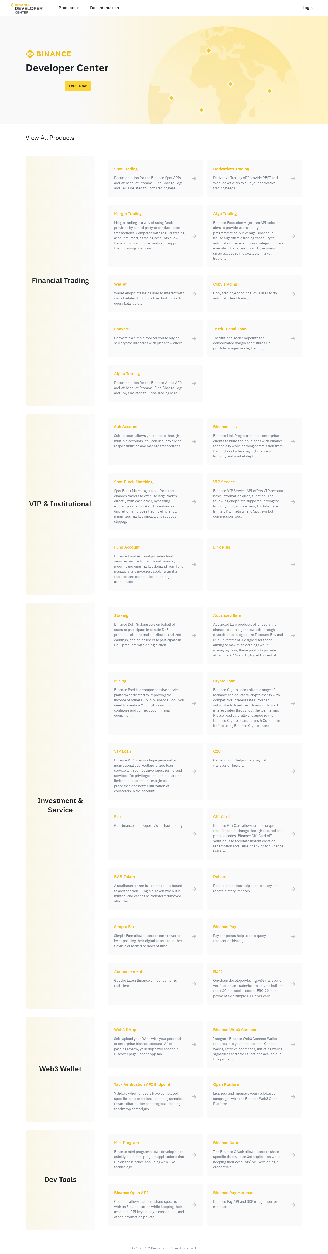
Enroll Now (78, 86)
